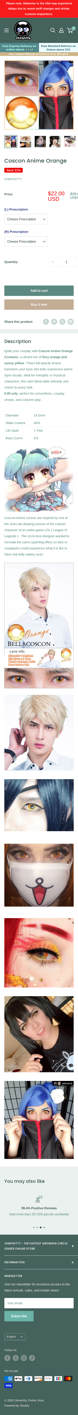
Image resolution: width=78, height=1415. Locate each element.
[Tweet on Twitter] (62, 321)
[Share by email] (71, 321)
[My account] (61, 30)
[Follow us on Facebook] (7, 1358)
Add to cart (39, 290)
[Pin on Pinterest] (54, 321)
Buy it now (39, 304)
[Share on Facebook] (46, 321)
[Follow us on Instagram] (24, 1358)
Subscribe (19, 1316)
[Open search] (52, 30)
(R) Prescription (16, 231)
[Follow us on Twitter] (16, 1358)
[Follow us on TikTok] (32, 1358)
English (11, 1336)
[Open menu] (6, 30)
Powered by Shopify (16, 1405)
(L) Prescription (16, 209)
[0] (70, 30)
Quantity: (11, 262)
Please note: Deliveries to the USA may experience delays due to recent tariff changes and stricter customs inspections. (39, 9)
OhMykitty (13, 179)
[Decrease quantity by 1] (52, 261)
